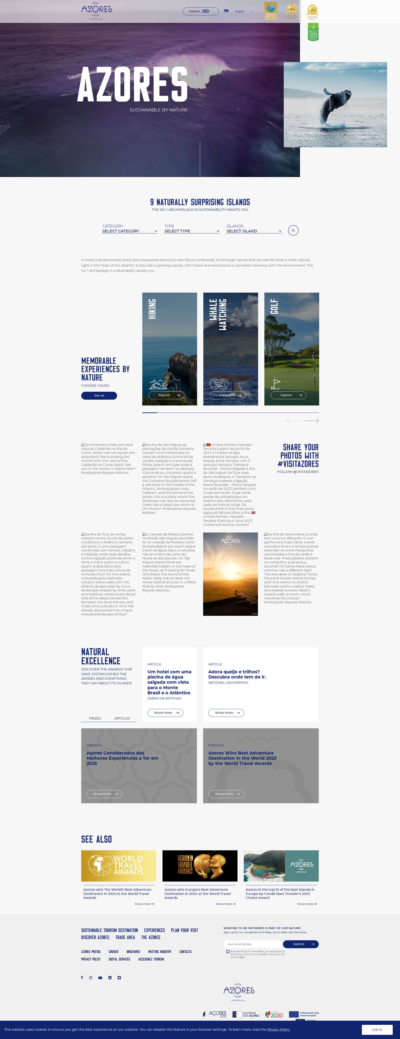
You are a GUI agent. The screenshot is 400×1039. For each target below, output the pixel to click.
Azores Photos (90, 952)
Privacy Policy (90, 959)
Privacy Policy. (278, 1029)
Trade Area (125, 937)
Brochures (133, 952)
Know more (163, 712)
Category (112, 226)
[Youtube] (100, 978)
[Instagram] (90, 978)
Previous (294, 421)
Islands (235, 226)
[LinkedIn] (109, 978)
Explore (194, 11)
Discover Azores (95, 937)
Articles (122, 718)
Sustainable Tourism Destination (109, 930)
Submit (298, 944)
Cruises (113, 952)
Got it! (377, 1030)
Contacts (185, 952)
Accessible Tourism (151, 959)
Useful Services (119, 959)
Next (312, 421)
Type (169, 226)
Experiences (154, 930)
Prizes (95, 718)
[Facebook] (82, 978)
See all (99, 395)
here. (242, 957)
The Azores (150, 937)
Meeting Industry (159, 952)
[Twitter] (119, 978)
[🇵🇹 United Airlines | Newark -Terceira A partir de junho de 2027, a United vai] (230, 484)
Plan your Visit (184, 930)
